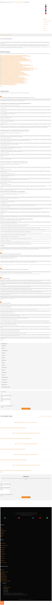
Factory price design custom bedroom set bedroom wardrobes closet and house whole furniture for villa (15, 438)
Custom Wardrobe (2, 543)
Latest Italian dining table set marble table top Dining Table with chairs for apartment (13, 67)
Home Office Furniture (3, 579)
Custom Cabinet (2, 547)
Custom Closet (2, 558)
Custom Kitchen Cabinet (3, 545)
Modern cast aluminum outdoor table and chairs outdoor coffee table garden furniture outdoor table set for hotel (16, 70)
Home (1, 527)
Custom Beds (2, 551)
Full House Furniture (48, 416)
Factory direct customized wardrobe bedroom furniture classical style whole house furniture (13, 78)
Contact (1, 536)
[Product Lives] (2, 604)
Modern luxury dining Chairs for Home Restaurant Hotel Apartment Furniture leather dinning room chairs (16, 60)
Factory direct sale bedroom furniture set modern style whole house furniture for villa (13, 427)
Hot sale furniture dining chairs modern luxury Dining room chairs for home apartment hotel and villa (15, 59)
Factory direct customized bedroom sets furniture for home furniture (10, 76)
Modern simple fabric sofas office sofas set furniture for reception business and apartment (13, 459)
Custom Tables (2, 549)
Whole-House (41, 416)
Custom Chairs (2, 560)
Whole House (2, 569)
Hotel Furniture (2, 573)
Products (45, 416)
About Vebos (2, 533)
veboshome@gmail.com (19, 2)
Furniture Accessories (3, 562)
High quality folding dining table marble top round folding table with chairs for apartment (13, 73)
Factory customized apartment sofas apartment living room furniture (10, 62)
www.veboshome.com (28, 599)
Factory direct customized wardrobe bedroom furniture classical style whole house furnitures (14, 79)
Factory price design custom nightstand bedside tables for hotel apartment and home (12, 57)
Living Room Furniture (3, 576)
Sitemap (32, 599)
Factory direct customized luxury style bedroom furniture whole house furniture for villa (13, 81)
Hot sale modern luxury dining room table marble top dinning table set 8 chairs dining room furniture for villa (16, 65)
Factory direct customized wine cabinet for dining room (8, 84)
